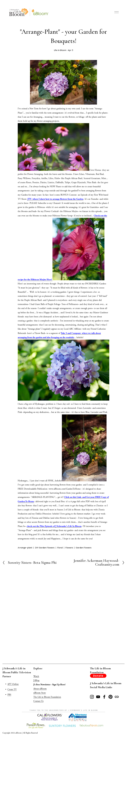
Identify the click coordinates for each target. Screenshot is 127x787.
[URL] (117, 697)
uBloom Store (39, 692)
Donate (98, 675)
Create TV (12, 689)
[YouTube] (98, 697)
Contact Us (38, 701)
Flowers (69, 547)
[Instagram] (92, 697)
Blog (37, 680)
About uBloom (40, 688)
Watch (36, 676)
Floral (60, 547)
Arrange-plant (25, 547)
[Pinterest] (110, 697)
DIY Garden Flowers (45, 547)
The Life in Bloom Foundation (47, 697)
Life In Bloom (60, 50)
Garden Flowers (83, 547)
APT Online (13, 684)
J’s (34, 680)
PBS (9, 694)
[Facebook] (104, 697)
